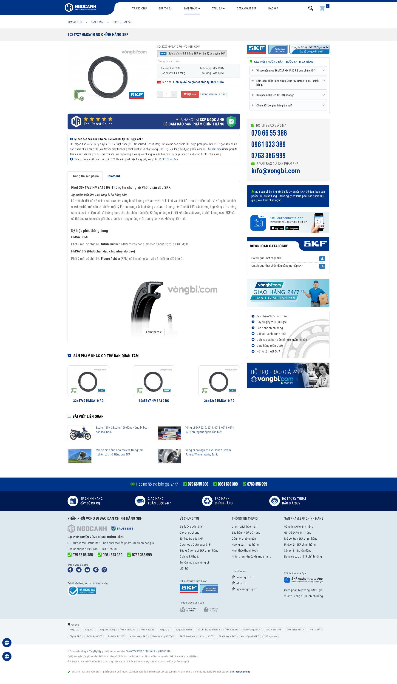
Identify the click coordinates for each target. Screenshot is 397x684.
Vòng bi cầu (74, 629)
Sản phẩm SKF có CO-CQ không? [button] (273, 95)
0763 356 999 (268, 155)
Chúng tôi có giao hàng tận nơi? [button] (272, 105)
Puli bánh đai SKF (94, 636)
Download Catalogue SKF (195, 544)
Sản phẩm (191, 8)
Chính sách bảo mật (244, 526)
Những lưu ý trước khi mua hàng (251, 556)
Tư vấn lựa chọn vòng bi (194, 562)
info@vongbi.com (275, 171)
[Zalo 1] (6, 645)
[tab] (288, 70)
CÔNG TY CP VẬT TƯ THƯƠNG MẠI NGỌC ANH (148, 651)
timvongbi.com (244, 577)
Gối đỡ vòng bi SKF (252, 629)
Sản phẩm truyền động (298, 550)
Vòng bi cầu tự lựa (128, 629)
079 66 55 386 (269, 133)
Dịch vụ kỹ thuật (189, 556)
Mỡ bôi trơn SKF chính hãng (301, 538)
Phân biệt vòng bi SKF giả (163, 636)
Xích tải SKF (315, 629)
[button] (310, 8)
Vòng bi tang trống (107, 629)
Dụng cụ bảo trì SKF (295, 629)
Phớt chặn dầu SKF (116, 636)
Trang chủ (139, 8)
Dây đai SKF (75, 636)
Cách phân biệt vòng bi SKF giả (303, 590)
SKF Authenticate (212, 149)
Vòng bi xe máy (231, 629)
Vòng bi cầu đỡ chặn (184, 629)
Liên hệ (184, 568)
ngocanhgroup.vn (246, 589)
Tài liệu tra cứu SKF (191, 538)
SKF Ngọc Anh (170, 159)
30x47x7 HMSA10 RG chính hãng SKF (98, 34)
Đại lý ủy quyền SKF (191, 526)
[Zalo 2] (6, 659)
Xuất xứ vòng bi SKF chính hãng (303, 596)
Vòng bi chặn (165, 629)
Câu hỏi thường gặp (244, 538)
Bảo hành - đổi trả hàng (246, 532)
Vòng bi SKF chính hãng (298, 526)
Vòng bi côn (89, 629)
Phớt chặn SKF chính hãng (300, 544)
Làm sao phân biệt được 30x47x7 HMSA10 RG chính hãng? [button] (286, 82)
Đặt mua (191, 94)
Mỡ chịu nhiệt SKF (273, 629)
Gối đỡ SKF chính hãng (297, 532)
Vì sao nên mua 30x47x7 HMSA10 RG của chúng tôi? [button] (284, 70)
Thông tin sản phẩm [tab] (85, 176)
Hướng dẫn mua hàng (213, 94)
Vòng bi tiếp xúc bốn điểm (209, 629)
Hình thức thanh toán (245, 550)
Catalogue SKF (246, 8)
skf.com (240, 583)
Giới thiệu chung (189, 532)
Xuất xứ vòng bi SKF (138, 636)
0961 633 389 (268, 144)
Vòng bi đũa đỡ (147, 629)
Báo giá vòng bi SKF (227, 636)
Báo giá (273, 8)
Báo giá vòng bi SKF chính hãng (199, 550)
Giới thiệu (165, 8)
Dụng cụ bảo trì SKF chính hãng (303, 556)
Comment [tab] (113, 176)
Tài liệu (217, 8)
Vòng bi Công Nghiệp (91, 651)
